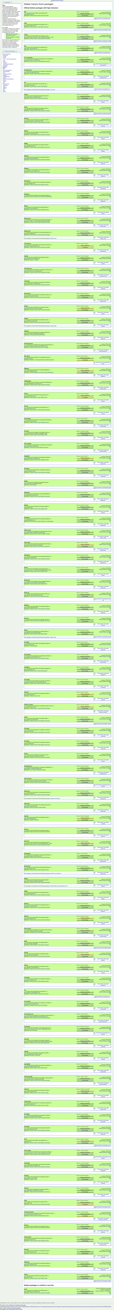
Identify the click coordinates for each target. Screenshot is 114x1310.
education (5, 65)
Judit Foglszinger (45, 1042)
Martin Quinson (50, 359)
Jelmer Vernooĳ (44, 945)
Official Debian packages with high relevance (12, 34)
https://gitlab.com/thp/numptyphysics (33, 768)
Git (110, 15)
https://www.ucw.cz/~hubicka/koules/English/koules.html (37, 570)
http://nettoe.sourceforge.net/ (31, 719)
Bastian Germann (45, 61)
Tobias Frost (44, 397)
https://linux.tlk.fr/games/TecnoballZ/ (32, 1116)
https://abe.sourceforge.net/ (30, 48)
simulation (5, 85)
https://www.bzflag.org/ (29, 233)
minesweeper (6, 71)
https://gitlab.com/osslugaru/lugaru (32, 632)
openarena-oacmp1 (55, 798)
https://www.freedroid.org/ (30, 421)
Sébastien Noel (44, 209)
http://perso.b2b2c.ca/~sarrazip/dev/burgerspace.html (37, 221)
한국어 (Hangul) (42, 1306)
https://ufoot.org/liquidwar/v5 (31, 607)
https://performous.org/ (29, 868)
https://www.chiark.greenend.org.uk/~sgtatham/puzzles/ (37, 1029)
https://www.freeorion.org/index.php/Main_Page (35, 433)
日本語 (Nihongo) (34, 1306)
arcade (4, 56)
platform (5, 75)
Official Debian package (105, 13)
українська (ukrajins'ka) (75, 1306)
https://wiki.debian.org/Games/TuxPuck (33, 1190)
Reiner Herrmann (45, 546)
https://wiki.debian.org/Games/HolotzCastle (34, 532)
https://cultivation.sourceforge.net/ (32, 283)
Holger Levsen (33, 1179)
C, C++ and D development (9, 59)
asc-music (52, 89)
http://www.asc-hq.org (29, 85)
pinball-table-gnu (54, 886)
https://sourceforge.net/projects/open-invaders (35, 781)
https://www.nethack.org (30, 707)
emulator (5, 66)
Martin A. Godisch (34, 259)
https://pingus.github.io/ (29, 893)
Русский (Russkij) (65, 1306)
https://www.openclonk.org (30, 806)
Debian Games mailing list (10, 47)
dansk (4, 1306)
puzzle (4, 77)
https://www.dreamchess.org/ (31, 296)
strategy (5, 87)
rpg (4, 82)
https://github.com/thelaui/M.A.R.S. (32, 657)
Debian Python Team (35, 945)
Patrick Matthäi (33, 646)
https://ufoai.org (28, 1203)
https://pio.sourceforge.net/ (30, 906)
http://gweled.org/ (28, 507)
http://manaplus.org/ (29, 644)
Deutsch (8, 1306)
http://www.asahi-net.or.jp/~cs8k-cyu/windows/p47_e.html (38, 843)
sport (4, 86)
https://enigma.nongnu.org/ (30, 321)
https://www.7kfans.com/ (30, 25)
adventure (5, 55)
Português (57, 1306)
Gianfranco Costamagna (47, 521)
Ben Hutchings (33, 1030)
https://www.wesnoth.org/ (30, 1252)
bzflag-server (53, 238)
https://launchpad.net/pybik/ (30, 943)
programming (6, 76)
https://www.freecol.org (29, 408)
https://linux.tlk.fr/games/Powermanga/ (33, 931)
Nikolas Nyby (33, 484)
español (12, 1306)
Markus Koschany (45, 496)
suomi (16, 1306)
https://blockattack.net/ (29, 183)
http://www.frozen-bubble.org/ (31, 446)
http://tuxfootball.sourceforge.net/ (32, 1165)
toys (4, 90)
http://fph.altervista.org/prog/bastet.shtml (33, 109)
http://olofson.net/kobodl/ (30, 557)
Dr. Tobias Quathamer (46, 196)
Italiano (27, 1306)
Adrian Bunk (44, 49)
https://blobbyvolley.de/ (29, 146)
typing (4, 91)
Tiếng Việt (100, 1306)
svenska (96, 1306)
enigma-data (53, 326)
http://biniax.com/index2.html (31, 133)
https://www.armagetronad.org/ (31, 72)
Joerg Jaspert (33, 334)
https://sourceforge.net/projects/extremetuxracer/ (35, 346)
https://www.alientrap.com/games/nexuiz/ (34, 756)
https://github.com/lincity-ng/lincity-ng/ (33, 595)
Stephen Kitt (44, 434)
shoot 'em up (6, 84)
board (4, 57)
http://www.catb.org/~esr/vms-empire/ (33, 308)
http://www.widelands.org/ (30, 1264)
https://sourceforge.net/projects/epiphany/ (34, 333)
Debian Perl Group (34, 447)
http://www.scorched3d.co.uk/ (31, 1004)
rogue (4, 81)
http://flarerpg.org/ (28, 358)
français (20, 1306)
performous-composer (55, 873)
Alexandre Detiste (45, 38)
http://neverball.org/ (29, 731)
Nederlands (49, 1306)
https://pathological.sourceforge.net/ (33, 856)
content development (8, 64)
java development (7, 70)
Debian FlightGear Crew (36, 372)
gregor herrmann (44, 447)
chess (4, 61)
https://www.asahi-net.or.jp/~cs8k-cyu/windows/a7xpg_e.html (38, 37)
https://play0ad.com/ (29, 14)
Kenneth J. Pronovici (35, 1055)
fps (3, 69)
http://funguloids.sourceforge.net (32, 458)
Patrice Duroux (44, 27)
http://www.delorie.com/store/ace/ (32, 60)
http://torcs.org (27, 1141)
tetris (4, 89)
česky (1, 1306)
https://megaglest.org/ (29, 669)
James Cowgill (44, 347)
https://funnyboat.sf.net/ (29, 471)
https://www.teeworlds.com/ (30, 1129)
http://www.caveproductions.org (31, 246)
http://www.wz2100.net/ (29, 1239)
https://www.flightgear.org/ (30, 371)
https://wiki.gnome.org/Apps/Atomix (32, 97)
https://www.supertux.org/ (30, 1091)
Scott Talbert (44, 86)
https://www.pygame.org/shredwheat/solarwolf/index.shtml (38, 1041)
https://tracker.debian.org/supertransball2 (34, 1079)
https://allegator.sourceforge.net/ (32, 1291)
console (5, 62)
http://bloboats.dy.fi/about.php (31, 158)
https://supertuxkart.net (29, 1104)
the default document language (12, 1308)
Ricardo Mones (41, 334)
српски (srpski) (90, 1306)
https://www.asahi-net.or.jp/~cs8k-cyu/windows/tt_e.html (37, 1153)
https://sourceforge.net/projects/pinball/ (33, 881)
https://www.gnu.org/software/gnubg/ (33, 483)
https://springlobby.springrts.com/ (32, 1066)
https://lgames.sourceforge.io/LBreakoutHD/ (34, 582)
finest (4, 67)
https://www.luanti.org (29, 694)
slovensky (83, 1306)
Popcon (78, 11)
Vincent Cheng (44, 15)
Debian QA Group (34, 807)
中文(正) (109, 1306)
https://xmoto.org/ (28, 1277)
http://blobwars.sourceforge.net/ (31, 171)
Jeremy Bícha (44, 98)
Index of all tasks (6, 54)
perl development (7, 74)
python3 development (8, 79)
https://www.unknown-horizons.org (32, 1214)
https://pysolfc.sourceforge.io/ (31, 955)
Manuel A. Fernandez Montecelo (38, 359)
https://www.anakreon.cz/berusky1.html (33, 121)
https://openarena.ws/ (29, 793)
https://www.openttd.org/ (30, 818)
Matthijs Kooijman (34, 819)
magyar (24, 1306)
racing (4, 80)
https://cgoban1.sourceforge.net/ (32, 258)
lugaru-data (53, 637)
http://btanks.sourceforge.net (31, 208)
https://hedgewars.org (29, 520)
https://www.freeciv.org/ (29, 396)
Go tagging (85, 247)
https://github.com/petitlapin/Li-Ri (32, 992)
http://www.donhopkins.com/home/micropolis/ (35, 682)
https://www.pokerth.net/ (30, 918)
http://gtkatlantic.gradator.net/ (31, 495)
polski (53, 1306)
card (4, 60)
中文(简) (105, 1306)
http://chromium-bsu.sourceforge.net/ (33, 271)
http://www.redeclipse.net (30, 980)
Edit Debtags (85, 15)
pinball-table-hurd (63, 886)
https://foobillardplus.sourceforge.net (33, 383)
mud (4, 72)
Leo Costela (33, 769)
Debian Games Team (35, 15)
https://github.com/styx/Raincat (31, 967)
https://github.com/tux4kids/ (30, 1178)
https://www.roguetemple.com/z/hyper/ (33, 545)
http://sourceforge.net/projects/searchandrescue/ (36, 1016)
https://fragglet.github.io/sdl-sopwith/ (33, 1054)
